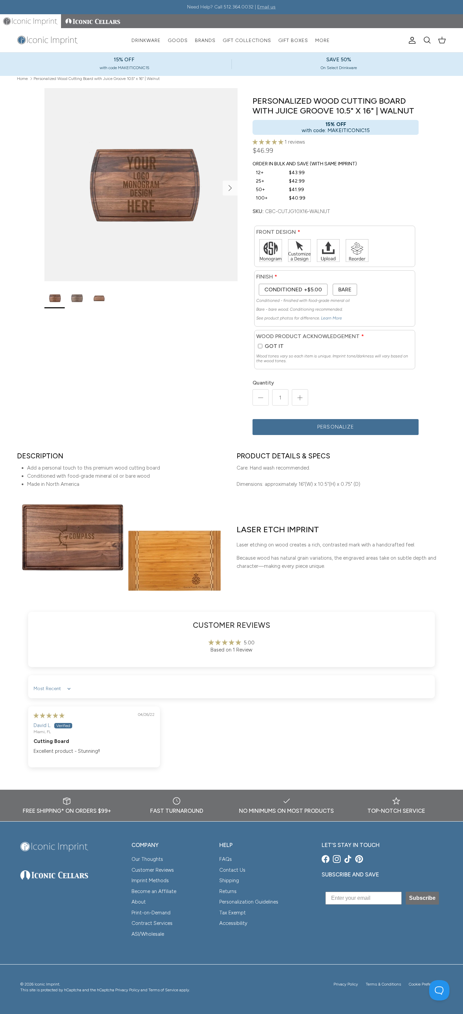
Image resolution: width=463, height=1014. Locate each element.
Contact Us (232, 870)
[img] (49, 715)
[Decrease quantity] (261, 397)
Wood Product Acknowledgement (308, 336)
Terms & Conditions (383, 984)
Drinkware (146, 40)
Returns (228, 891)
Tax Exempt (232, 913)
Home (22, 78)
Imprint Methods (150, 880)
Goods (178, 40)
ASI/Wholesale (148, 934)
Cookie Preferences (426, 984)
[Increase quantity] (300, 397)
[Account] (410, 40)
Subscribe (422, 898)
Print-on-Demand (151, 913)
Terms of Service (163, 990)
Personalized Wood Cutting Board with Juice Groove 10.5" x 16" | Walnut (97, 78)
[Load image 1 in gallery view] (141, 184)
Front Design (276, 232)
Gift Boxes (293, 40)
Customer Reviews (153, 870)
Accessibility (233, 923)
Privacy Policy (346, 984)
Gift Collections (247, 40)
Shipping (229, 880)
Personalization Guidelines (248, 902)
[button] (269, 142)
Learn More (331, 318)
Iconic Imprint (47, 984)
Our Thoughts (147, 859)
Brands (205, 40)
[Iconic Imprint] (47, 40)
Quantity (263, 383)
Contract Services (152, 923)
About (139, 902)
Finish (264, 276)
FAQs (225, 859)
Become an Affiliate (154, 891)
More (322, 40)
